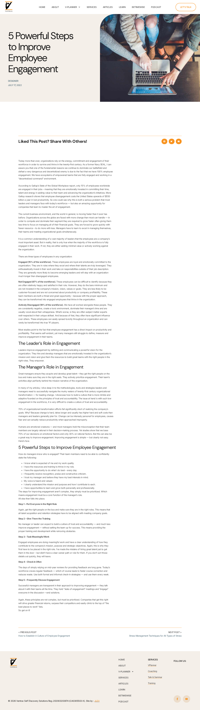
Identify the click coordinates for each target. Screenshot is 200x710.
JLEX (96, 701)
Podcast (156, 7)
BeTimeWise (138, 7)
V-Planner (71, 7)
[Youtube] (186, 699)
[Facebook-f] (177, 699)
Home (42, 7)
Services (92, 7)
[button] (164, 141)
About (55, 7)
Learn (122, 7)
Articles (108, 7)
